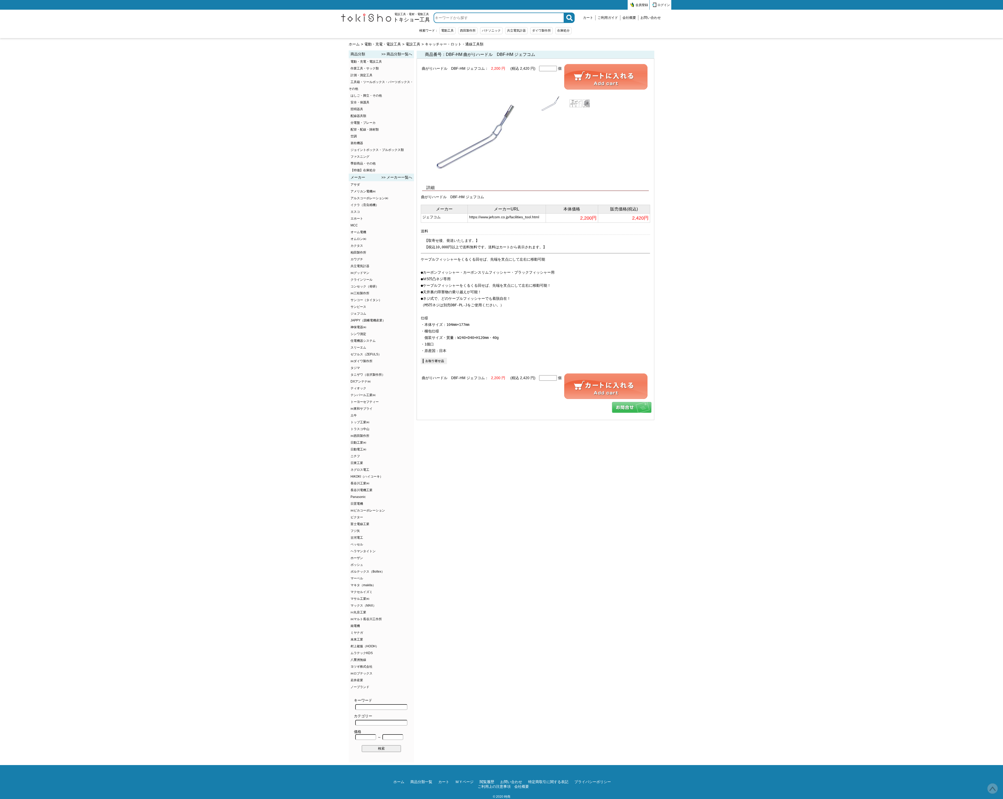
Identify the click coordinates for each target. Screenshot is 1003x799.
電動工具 (447, 30)
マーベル (357, 578)
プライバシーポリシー (592, 782)
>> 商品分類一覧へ (396, 54)
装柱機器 (357, 143)
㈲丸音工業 (358, 612)
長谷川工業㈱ (360, 483)
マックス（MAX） (363, 605)
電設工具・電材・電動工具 (411, 17)
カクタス (357, 246)
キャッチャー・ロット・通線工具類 (454, 44)
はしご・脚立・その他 (366, 95)
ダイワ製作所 (541, 30)
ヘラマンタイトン (363, 551)
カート (588, 18)
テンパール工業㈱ (363, 395)
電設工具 (413, 44)
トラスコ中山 (360, 429)
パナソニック (491, 30)
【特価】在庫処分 (363, 170)
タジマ (355, 368)
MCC (354, 225)
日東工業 (357, 463)
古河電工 (357, 537)
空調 (354, 136)
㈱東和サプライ (361, 408)
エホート (357, 218)
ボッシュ (357, 565)
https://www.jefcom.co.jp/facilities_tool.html (504, 217)
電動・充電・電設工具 (382, 44)
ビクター (357, 517)
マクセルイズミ (361, 592)
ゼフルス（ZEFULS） (366, 354)
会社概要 (629, 18)
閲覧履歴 (487, 782)
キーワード (363, 700)
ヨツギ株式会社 (361, 666)
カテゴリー (363, 716)
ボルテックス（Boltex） (367, 571)
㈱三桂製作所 (360, 293)
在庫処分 (563, 30)
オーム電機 (358, 232)
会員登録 (641, 5)
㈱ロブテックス (361, 673)
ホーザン (357, 558)
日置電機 (357, 504)
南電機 (355, 626)
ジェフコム (358, 313)
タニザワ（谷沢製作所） (368, 375)
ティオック (358, 388)
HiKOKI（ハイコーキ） (367, 476)
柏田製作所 (358, 252)
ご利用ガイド (608, 18)
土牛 (354, 415)
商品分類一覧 (421, 782)
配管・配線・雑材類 (365, 129)
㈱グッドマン (360, 273)
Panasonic (358, 497)
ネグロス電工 (360, 470)
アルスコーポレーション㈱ (369, 198)
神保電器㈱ (358, 327)
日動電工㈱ (358, 449)
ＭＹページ (464, 782)
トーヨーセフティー (365, 402)
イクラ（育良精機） (365, 205)
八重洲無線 (358, 660)
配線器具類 (358, 116)
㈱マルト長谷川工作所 (366, 619)
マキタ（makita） (363, 585)
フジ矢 (355, 531)
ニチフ (355, 456)
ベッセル (357, 544)
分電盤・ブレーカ (363, 123)
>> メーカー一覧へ (396, 177)
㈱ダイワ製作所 (361, 361)
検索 (381, 748)
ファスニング (360, 156)
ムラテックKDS (362, 653)
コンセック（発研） (365, 286)
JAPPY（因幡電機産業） (368, 320)
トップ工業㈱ (360, 422)
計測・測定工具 (361, 75)
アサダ (355, 184)
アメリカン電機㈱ (363, 191)
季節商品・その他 (363, 163)
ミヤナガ (357, 632)
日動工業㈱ (358, 442)
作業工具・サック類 (365, 68)
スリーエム (358, 347)
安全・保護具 (360, 102)
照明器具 (357, 109)
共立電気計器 (516, 30)
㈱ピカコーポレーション (368, 510)
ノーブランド (360, 687)
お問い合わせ (650, 18)
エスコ (355, 212)
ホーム (354, 44)
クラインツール (361, 279)
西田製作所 (468, 30)
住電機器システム (363, 341)
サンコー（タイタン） (366, 300)
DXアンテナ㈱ (361, 381)
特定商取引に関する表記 (548, 782)
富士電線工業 (360, 524)
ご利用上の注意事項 (494, 786)
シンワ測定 (358, 334)
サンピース (358, 307)
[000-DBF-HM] (632, 407)
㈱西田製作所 (360, 436)
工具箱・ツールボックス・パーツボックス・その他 (381, 85)
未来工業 (357, 639)
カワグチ (357, 259)
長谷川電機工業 (361, 490)
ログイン (663, 5)
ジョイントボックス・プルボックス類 (377, 150)
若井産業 (357, 680)
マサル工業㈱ (360, 599)
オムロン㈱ (358, 239)
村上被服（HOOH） (365, 646)
